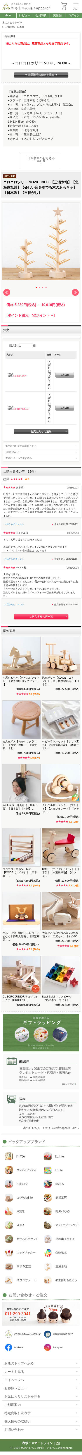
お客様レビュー (15, 1388)
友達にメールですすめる (18, 458)
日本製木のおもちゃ (41, 158)
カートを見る (14, 1371)
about (8, 15)
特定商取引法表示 (17, 1413)
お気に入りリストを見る (22, 1396)
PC (58, 1443)
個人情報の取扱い (17, 1421)
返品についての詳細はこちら (21, 446)
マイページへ (14, 1380)
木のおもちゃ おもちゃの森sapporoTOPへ (51, 1128)
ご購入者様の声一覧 (41, 616)
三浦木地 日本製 (14, 27)
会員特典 (41, 15)
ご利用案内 (12, 1405)
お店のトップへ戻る (19, 1363)
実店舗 (57, 15)
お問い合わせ (12, 452)
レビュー (24, 15)
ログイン (74, 15)
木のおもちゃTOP (12, 22)
